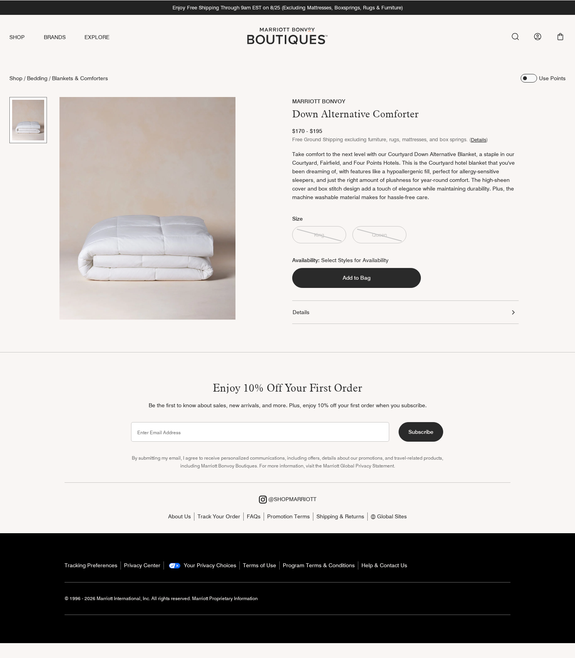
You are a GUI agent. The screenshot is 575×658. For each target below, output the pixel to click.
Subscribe (420, 432)
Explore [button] (97, 37)
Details (478, 140)
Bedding (37, 78)
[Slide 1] (28, 120)
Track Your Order (219, 516)
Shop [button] (17, 37)
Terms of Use (259, 565)
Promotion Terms (288, 516)
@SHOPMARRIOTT (291, 499)
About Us (179, 516)
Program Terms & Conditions (319, 565)
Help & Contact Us (384, 565)
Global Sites (391, 516)
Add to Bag (356, 278)
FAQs (254, 516)
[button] (560, 36)
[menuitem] (26, 37)
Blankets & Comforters (80, 78)
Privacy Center (142, 565)
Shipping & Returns (340, 516)
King (319, 235)
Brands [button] (55, 37)
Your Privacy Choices (209, 565)
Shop (15, 78)
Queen (379, 235)
